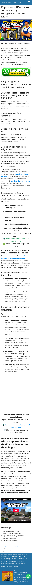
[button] (28, 576)
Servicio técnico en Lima (11, 2)
